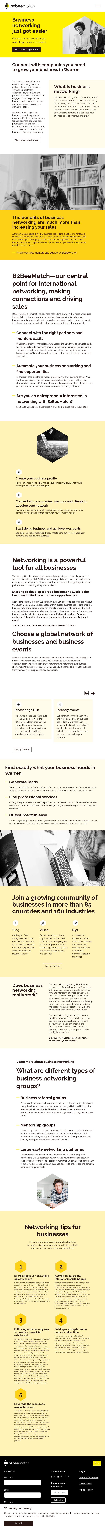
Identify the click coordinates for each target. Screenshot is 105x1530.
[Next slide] (93, 693)
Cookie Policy (48, 1516)
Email (6, 1490)
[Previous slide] (87, 693)
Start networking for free (27, 49)
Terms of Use (85, 1483)
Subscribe (58, 1500)
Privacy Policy (86, 1490)
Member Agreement (88, 1477)
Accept (18, 1523)
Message (8, 1502)
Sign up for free (21, 749)
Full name (8, 1477)
